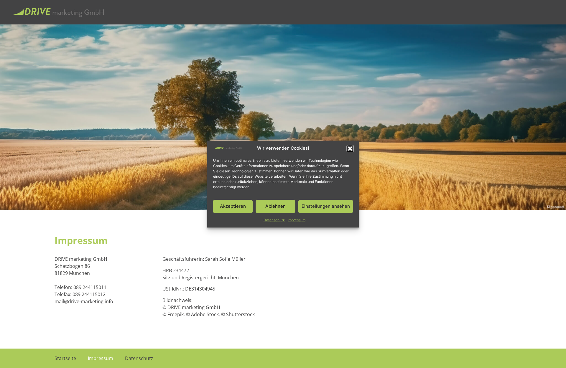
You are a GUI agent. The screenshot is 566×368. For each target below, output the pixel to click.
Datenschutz (274, 220)
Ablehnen (275, 206)
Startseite (65, 358)
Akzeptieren (233, 206)
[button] (350, 148)
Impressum (296, 220)
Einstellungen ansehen (326, 206)
